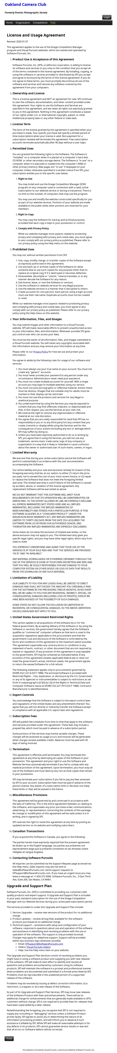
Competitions (40, 22)
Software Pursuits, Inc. (85, 1050)
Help (53, 22)
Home (9, 22)
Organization (23, 22)
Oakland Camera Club (25, 4)
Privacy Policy (40, 351)
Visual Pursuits (50, 1050)
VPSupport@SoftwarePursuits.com (44, 943)
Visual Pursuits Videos (39, 947)
